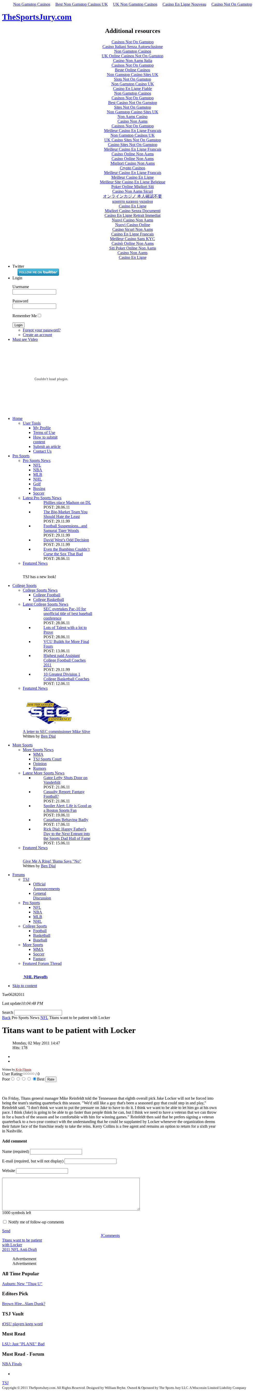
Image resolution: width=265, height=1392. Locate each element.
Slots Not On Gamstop (132, 79)
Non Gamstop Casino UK (132, 84)
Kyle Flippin (23, 1069)
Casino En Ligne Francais (132, 234)
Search (8, 1012)
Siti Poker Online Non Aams (132, 248)
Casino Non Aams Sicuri (132, 191)
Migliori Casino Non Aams (133, 163)
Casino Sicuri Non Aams (132, 229)
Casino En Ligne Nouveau (184, 4)
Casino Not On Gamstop (231, 4)
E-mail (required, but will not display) (32, 1161)
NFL (44, 1017)
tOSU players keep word (22, 1324)
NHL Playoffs (36, 977)
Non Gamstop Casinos (31, 4)
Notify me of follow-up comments (36, 1222)
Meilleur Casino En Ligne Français (132, 130)
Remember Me (24, 316)
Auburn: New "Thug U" (22, 1284)
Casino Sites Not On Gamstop (132, 144)
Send (6, 1231)
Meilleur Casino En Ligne (132, 177)
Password (20, 301)
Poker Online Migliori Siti (132, 186)
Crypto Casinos (132, 168)
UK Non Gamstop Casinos (135, 4)
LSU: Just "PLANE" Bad (23, 1344)
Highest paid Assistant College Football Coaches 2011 (64, 660)
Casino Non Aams (132, 121)
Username (20, 287)
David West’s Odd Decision (66, 540)
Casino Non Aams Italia (132, 60)
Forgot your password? (42, 330)
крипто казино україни (132, 201)
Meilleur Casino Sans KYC (132, 239)
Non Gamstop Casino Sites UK (132, 74)
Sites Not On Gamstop (132, 107)
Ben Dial (48, 736)
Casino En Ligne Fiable (132, 88)
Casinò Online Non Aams (133, 243)
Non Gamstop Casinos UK (133, 135)
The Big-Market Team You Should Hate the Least (65, 514)
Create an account (37, 335)
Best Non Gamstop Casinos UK (81, 4)
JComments (110, 1235)
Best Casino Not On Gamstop (132, 102)
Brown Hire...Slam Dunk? (23, 1303)
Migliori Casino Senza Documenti (132, 211)
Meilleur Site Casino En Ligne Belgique (132, 182)
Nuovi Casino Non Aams (132, 220)
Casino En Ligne (132, 206)
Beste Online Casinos (132, 70)
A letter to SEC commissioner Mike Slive (56, 731)
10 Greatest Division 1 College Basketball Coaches (66, 676)
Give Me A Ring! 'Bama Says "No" (52, 861)
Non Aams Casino (132, 116)
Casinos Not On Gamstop (133, 42)
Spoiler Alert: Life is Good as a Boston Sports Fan (67, 808)
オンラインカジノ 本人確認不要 (132, 196)
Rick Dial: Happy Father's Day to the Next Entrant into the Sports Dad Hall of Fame (66, 834)
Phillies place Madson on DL (67, 502)
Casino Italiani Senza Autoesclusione (132, 46)
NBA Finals (12, 1364)
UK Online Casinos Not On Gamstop (132, 56)
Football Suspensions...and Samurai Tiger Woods (65, 528)
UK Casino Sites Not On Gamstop (132, 140)
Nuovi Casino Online (132, 225)
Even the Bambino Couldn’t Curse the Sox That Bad (66, 551)
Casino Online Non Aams (133, 154)
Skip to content (24, 986)
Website (8, 1170)
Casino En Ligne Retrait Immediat (132, 215)
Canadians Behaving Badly (65, 820)
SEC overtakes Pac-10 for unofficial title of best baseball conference (67, 613)
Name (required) (15, 1151)
